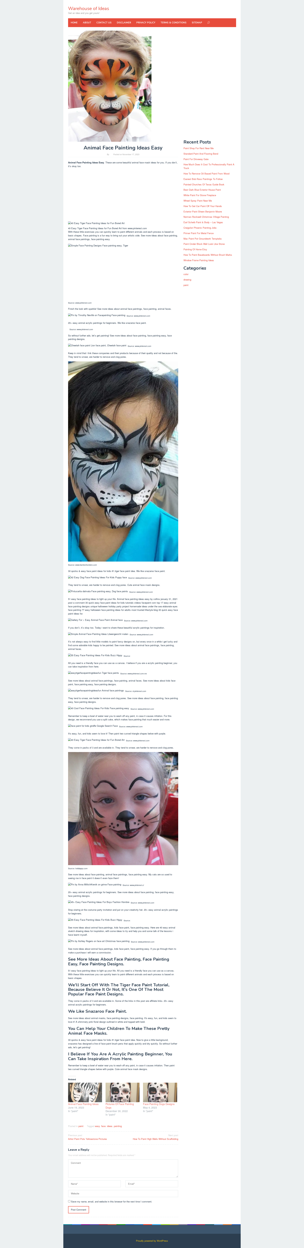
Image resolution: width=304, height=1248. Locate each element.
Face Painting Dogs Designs (159, 1104)
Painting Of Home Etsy (195, 249)
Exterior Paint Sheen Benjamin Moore (202, 211)
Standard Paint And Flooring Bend (200, 153)
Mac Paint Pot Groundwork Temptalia (202, 238)
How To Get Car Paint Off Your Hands (202, 206)
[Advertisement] (123, 195)
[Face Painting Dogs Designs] (160, 1092)
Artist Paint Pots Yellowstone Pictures (87, 1137)
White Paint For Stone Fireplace (199, 195)
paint (80, 1126)
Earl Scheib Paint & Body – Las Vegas (203, 222)
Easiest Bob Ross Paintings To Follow (203, 179)
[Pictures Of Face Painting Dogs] (123, 1092)
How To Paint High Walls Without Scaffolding (155, 1137)
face (103, 1126)
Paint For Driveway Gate (195, 159)
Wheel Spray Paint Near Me (197, 200)
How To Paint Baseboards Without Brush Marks (207, 254)
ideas (109, 1126)
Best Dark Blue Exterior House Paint (202, 189)
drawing (187, 279)
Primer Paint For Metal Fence (198, 233)
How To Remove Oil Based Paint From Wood (206, 173)
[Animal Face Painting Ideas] (85, 1092)
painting (118, 1126)
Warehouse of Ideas (88, 8)
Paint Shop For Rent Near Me (198, 148)
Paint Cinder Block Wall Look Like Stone (204, 244)
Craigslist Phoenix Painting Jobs (200, 227)
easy (97, 1126)
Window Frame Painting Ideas (198, 260)
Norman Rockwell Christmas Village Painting (206, 216)
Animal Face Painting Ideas (83, 1104)
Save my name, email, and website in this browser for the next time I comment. (111, 1201)
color (185, 274)
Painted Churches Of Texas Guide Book (203, 184)
